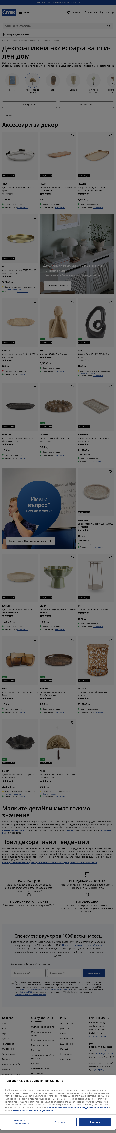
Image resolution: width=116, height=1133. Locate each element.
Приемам (95, 1122)
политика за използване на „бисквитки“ (33, 1110)
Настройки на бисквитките (22, 1122)
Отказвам (60, 1122)
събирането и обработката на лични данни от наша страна (77, 1107)
